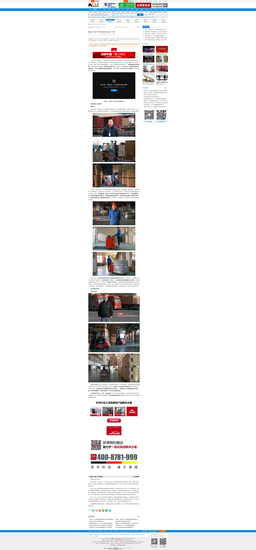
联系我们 (101, 531)
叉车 (119, 193)
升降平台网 (142, 534)
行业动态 (101, 19)
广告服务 (155, 1)
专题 (146, 9)
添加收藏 (146, 1)
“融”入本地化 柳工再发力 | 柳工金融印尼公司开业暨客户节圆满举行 (148, 84)
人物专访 (119, 19)
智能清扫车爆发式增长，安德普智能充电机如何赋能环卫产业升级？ (156, 37)
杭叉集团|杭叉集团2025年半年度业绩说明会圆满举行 (161, 55)
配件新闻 (154, 19)
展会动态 (110, 21)
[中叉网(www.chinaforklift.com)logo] (93, 5)
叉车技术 (163, 19)
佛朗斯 (99, 15)
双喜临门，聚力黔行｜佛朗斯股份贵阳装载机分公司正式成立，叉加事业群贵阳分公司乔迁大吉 (136, 519)
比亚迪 (92, 17)
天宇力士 (117, 17)
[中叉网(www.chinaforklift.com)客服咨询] (110, 548)
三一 (105, 17)
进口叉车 (113, 11)
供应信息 (90, 11)
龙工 (107, 17)
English (130, 1)
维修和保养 (119, 21)
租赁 (127, 9)
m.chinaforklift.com (163, 545)
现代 (91, 288)
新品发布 (137, 19)
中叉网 (94, 534)
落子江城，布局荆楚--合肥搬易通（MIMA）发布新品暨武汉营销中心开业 (148, 74)
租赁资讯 (154, 21)
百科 (151, 9)
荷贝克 (93, 15)
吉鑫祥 (103, 17)
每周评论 (128, 19)
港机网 (137, 534)
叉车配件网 (110, 534)
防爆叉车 (137, 11)
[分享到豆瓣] (106, 510)
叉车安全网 (132, 534)
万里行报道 (92, 19)
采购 (132, 9)
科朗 (114, 17)
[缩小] (136, 27)
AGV (160, 9)
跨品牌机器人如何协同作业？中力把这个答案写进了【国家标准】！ (156, 31)
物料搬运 (128, 191)
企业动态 (110, 19)
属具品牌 (165, 11)
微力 (136, 17)
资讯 (95, 9)
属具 (118, 9)
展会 (137, 9)
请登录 (93, 1)
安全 (165, 9)
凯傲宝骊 (131, 17)
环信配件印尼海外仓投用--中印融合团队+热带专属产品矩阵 (102, 525)
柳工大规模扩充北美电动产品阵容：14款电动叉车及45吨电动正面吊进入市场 (156, 39)
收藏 (90, 27)
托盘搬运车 (107, 278)
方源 (97, 15)
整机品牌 (155, 11)
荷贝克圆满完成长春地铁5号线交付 (123, 521)
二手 (123, 9)
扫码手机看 (99, 27)
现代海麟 (142, 17)
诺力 (121, 17)
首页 (90, 9)
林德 (95, 17)
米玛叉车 (124, 17)
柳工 (134, 17)
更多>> (138, 516)
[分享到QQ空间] (96, 510)
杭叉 (101, 17)
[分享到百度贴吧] (109, 510)
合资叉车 (118, 11)
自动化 (106, 395)
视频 (141, 9)
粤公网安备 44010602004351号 (127, 548)
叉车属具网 (115, 534)
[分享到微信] (103, 510)
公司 (99, 9)
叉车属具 (127, 11)
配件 (113, 9)
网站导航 (165, 1)
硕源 (95, 15)
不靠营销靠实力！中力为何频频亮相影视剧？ (125, 525)
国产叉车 (109, 11)
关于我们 (151, 1)
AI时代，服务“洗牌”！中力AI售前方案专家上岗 (155, 29)
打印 (94, 27)
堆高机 (146, 11)
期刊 (155, 9)
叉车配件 (123, 11)
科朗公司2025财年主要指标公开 (96, 521)
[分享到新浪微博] (99, 510)
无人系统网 (96, 535)
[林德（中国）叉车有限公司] (114, 49)
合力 (97, 17)
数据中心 (146, 19)
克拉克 (139, 17)
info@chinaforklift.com (129, 540)
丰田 (99, 17)
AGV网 (98, 534)
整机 (109, 9)
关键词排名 (116, 531)
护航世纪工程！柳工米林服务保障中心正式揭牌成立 (100, 527)
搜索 (140, 15)
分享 (104, 27)
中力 (129, 17)
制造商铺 (95, 11)
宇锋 (149, 17)
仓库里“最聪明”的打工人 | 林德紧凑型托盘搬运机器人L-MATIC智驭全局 (148, 64)
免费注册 (97, 1)
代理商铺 (99, 11)
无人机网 (91, 535)
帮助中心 (160, 1)
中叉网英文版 (104, 534)
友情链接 (122, 531)
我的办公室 (142, 1)
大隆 (119, 17)
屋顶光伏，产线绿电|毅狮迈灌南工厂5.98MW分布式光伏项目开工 (129, 523)
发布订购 (125, 1)
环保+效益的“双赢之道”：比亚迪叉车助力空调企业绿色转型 (161, 64)
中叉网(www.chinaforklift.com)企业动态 (121, 27)
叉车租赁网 (127, 534)
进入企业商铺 (136, 476)
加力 (147, 17)
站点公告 (127, 531)
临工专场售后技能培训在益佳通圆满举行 (124, 527)
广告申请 (163, 531)
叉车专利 (146, 21)
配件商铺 (104, 11)
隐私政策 (106, 531)
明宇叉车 (152, 17)
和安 (137, 191)
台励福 (110, 17)
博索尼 (145, 17)
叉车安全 (132, 11)
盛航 (102, 15)
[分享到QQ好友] (93, 510)
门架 (136, 195)
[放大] (138, 27)
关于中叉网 (95, 531)
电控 (89, 284)
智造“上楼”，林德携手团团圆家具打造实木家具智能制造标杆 (102, 519)
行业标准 (128, 21)
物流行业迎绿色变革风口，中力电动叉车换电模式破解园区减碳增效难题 (161, 74)
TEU (127, 17)
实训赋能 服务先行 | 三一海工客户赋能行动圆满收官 (100, 523)
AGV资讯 (101, 21)
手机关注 (136, 1)
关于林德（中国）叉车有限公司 (96, 476)
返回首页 (90, 531)
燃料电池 (151, 11)
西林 (112, 17)
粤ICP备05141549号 (125, 538)
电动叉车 (141, 11)
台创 (104, 15)
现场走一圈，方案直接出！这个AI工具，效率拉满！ (156, 33)
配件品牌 (160, 11)
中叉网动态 (163, 21)
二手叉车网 (121, 534)
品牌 (104, 9)
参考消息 (137, 21)
